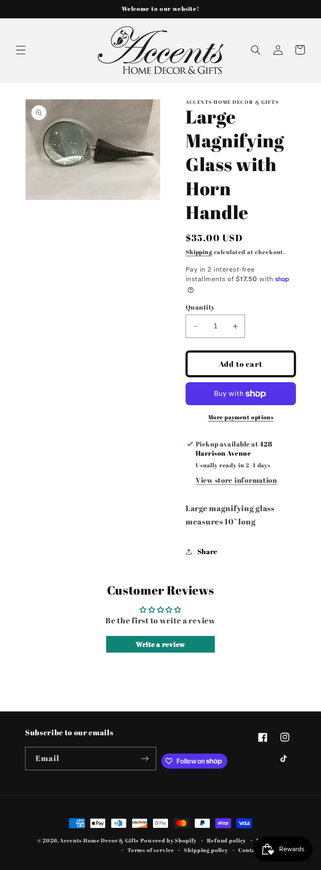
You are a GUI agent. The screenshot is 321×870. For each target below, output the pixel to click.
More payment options (241, 417)
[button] (21, 50)
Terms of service (150, 850)
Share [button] (207, 551)
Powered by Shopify (168, 840)
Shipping (199, 252)
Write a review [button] (160, 644)
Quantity (200, 307)
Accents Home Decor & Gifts (99, 840)
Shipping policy (206, 850)
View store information (236, 480)
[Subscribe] (145, 758)
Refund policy (226, 840)
